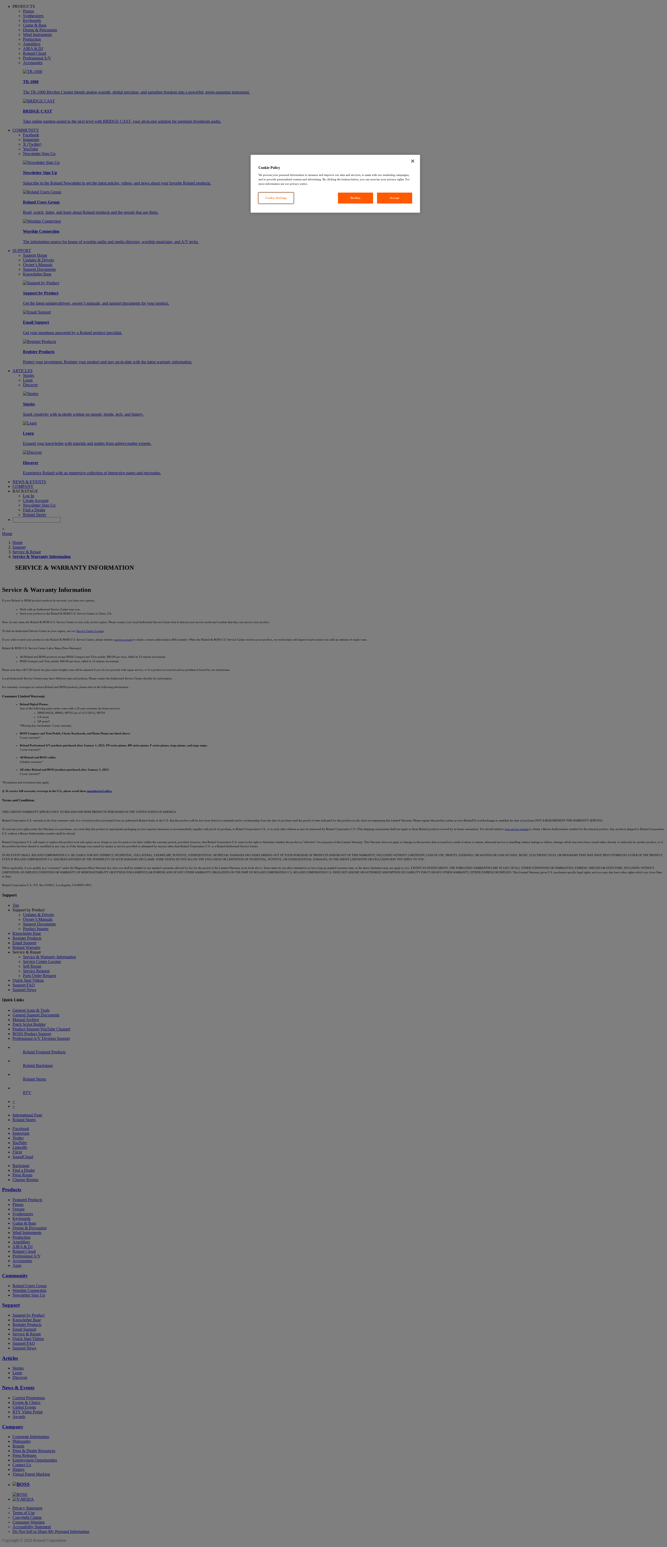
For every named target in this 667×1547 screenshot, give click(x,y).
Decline (355, 197)
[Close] (412, 161)
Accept (394, 197)
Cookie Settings (276, 197)
